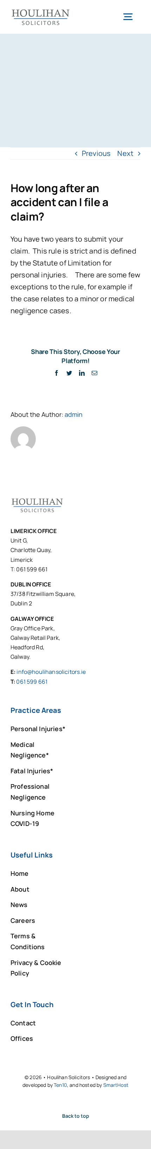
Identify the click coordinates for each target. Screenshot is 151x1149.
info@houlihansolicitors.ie (51, 672)
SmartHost (116, 1085)
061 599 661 (31, 681)
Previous (96, 153)
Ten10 (60, 1085)
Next (125, 153)
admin (74, 414)
